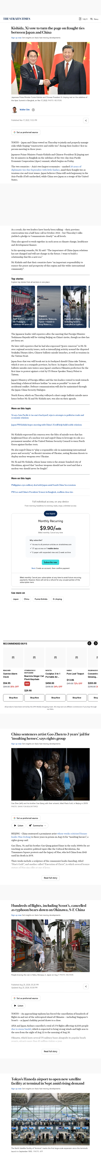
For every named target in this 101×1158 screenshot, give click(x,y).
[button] (83, 18)
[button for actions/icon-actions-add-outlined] (33, 109)
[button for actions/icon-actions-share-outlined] (86, 120)
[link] (16, 19)
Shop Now (13, 698)
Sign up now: (16, 37)
